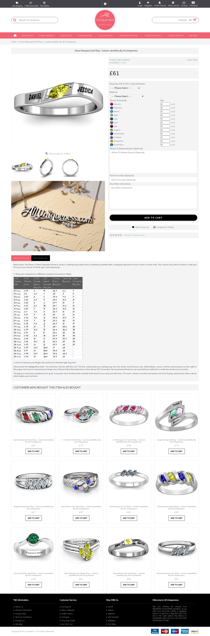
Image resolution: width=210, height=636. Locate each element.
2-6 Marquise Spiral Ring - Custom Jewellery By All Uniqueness (176, 507)
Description (21, 258)
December (118, 144)
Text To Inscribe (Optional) (122, 175)
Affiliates (111, 620)
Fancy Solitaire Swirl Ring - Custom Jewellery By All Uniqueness (33, 574)
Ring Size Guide (68, 620)
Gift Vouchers (113, 617)
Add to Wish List (142, 227)
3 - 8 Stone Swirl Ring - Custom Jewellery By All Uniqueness (81, 441)
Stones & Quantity (118, 100)
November (118, 141)
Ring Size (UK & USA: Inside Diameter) (127, 84)
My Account (66, 607)
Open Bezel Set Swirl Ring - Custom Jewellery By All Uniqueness (129, 574)
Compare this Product (165, 227)
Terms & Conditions (23, 617)
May (116, 119)
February (118, 108)
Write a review (139, 235)
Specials (111, 613)
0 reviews (127, 235)
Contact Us (20, 620)
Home (110, 607)
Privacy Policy (20, 613)
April (116, 115)
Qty (162, 100)
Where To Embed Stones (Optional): (126, 148)
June (116, 122)
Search (110, 610)
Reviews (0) (41, 258)
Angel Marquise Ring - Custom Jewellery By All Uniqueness (176, 441)
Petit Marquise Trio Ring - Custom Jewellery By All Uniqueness (129, 507)
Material (113, 92)
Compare (65, 617)
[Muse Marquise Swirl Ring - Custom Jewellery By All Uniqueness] (58, 104)
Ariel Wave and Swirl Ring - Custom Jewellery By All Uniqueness (81, 507)
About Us (19, 607)
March (116, 111)
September (119, 133)
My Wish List (67, 624)
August (117, 130)
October (117, 137)
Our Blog (111, 624)
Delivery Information (23, 610)
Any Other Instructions (120, 184)
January (117, 104)
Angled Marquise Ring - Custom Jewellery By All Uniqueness (33, 507)
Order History (67, 613)
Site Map (18, 624)
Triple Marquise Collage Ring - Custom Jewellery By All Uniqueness (81, 574)
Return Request (67, 610)
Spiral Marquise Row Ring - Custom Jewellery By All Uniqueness (33, 441)
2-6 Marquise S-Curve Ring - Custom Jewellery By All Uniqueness (129, 441)
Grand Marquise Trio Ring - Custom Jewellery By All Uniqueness (176, 574)
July (115, 126)
